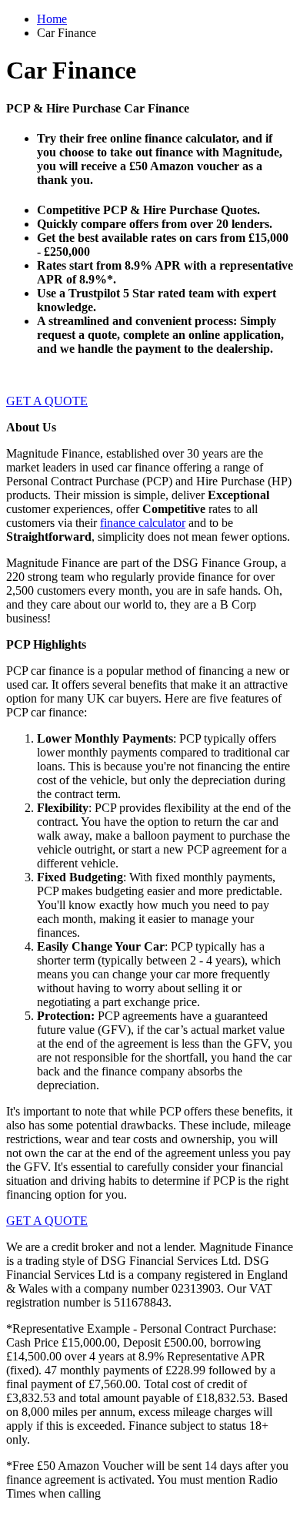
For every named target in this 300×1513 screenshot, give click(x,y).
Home (52, 18)
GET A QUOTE (47, 401)
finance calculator (142, 522)
